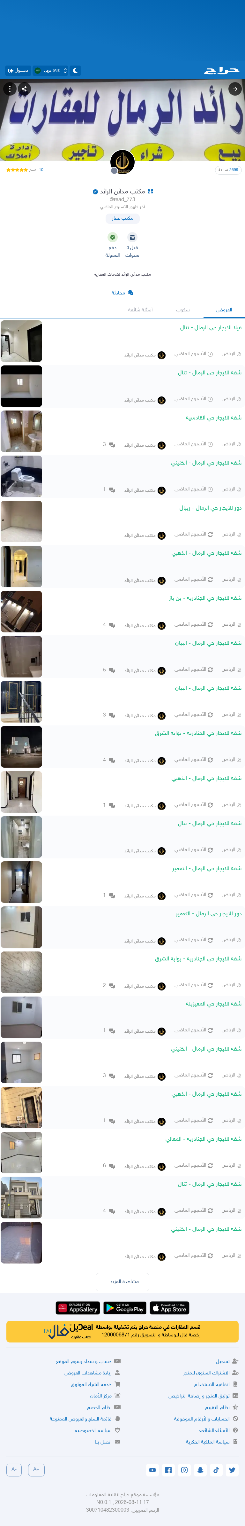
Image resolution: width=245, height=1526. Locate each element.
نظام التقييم (217, 1408)
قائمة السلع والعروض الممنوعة (81, 1419)
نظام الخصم (99, 1408)
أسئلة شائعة (140, 310)
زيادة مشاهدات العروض (88, 1373)
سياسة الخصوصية (93, 1431)
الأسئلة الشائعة (214, 1431)
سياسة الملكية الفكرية (208, 1442)
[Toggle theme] (75, 70)
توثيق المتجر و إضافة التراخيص (199, 1396)
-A (14, 1470)
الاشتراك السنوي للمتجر (206, 1373)
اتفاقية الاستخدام (212, 1385)
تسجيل (223, 1362)
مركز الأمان (101, 1396)
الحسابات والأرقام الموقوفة (202, 1419)
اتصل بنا (103, 1442)
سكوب (183, 310)
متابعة (228, 170)
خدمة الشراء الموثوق (91, 1385)
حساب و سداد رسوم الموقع (84, 1362)
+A (36, 1470)
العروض (224, 310)
